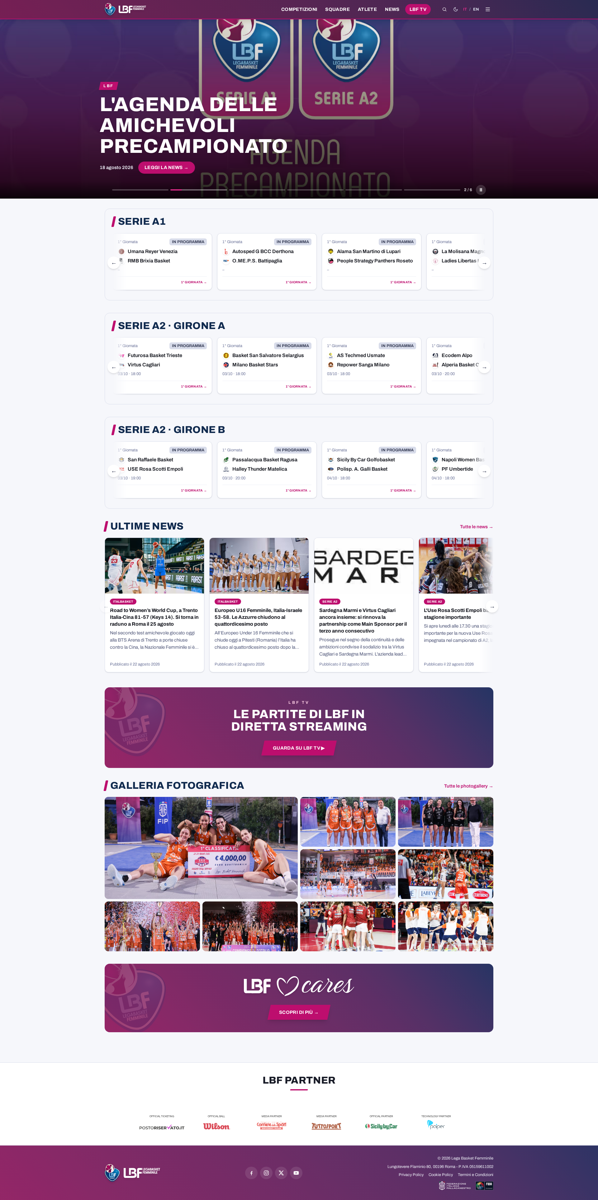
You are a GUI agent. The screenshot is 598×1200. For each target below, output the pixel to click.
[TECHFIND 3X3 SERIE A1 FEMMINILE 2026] (201, 848)
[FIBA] (484, 1185)
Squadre (337, 9)
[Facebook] (251, 1173)
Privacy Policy (411, 1175)
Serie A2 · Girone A (171, 326)
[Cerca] (444, 9)
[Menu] (487, 9)
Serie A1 (142, 221)
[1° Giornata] (162, 261)
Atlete (367, 9)
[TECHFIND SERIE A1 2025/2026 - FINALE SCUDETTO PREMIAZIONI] (152, 926)
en (476, 9)
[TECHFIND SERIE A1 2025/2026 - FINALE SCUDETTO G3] (348, 874)
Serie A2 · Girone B (171, 430)
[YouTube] (296, 1173)
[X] (281, 1173)
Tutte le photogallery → (468, 786)
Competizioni (299, 9)
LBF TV (418, 9)
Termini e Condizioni (475, 1175)
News (392, 9)
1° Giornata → (194, 282)
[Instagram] (266, 1173)
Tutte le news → (476, 526)
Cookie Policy (441, 1175)
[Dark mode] (455, 9)
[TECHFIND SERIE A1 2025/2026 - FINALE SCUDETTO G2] (348, 926)
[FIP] (455, 1185)
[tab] (140, 189)
